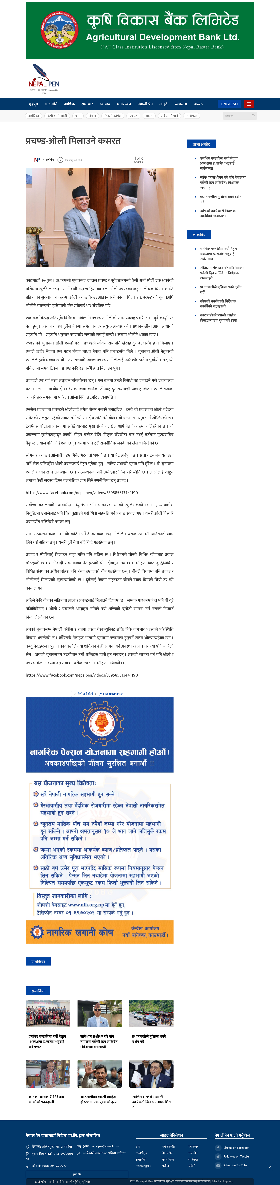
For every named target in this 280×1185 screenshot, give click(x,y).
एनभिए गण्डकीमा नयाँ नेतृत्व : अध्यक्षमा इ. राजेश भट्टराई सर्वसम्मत (47, 1041)
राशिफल (191, 116)
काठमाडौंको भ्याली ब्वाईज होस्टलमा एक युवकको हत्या (99, 1099)
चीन (78, 116)
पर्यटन (165, 1166)
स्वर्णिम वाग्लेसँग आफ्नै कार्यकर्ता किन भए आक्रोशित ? (151, 1102)
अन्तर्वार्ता (141, 1159)
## (98, 694)
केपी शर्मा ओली (57, 116)
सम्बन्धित (38, 991)
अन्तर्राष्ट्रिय (141, 1153)
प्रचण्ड (133, 116)
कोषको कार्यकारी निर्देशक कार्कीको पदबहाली (46, 1099)
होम (138, 1146)
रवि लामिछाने (169, 116)
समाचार (87, 103)
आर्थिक (69, 103)
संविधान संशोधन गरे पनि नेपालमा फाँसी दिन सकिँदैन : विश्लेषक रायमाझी (99, 1041)
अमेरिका (33, 116)
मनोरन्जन (124, 103)
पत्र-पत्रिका (168, 1159)
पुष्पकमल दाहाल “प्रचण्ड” (111, 694)
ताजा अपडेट (201, 144)
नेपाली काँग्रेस (112, 116)
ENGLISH (229, 103)
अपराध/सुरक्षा (143, 1166)
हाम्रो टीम (77, 1174)
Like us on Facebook (236, 1147)
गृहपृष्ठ (33, 103)
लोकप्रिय (199, 235)
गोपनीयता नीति (56, 1181)
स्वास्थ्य (105, 103)
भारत (149, 116)
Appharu (228, 1181)
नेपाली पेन (145, 103)
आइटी (164, 103)
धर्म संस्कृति (168, 1146)
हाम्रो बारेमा (41, 1181)
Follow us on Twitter (236, 1156)
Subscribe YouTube (235, 1165)
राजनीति (51, 103)
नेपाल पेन (167, 1153)
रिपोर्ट (191, 1166)
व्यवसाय (181, 103)
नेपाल (92, 116)
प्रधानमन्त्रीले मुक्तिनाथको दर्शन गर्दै (149, 1039)
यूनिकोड (86, 1181)
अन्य (197, 103)
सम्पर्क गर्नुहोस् (73, 1181)
